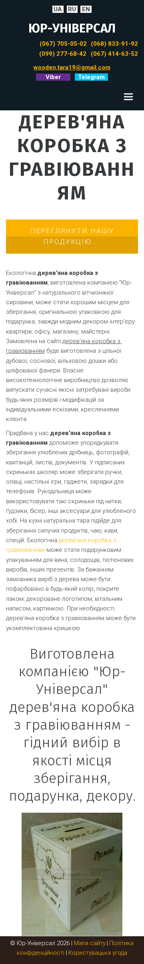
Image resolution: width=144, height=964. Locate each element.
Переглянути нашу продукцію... (72, 236)
